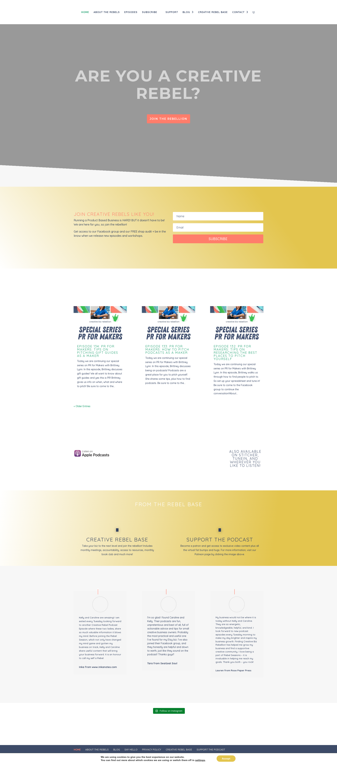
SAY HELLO (130, 749)
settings (200, 760)
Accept (226, 758)
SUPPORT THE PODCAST (211, 749)
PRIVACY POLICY (151, 749)
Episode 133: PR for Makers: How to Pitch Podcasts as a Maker (167, 349)
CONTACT (238, 12)
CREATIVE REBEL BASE (213, 12)
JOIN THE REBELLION (168, 118)
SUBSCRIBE (149, 12)
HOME (85, 12)
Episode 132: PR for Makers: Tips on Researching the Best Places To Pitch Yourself (235, 352)
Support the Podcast (219, 539)
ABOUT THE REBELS (107, 12)
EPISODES (130, 12)
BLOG (186, 12)
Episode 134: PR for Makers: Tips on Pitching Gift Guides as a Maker (97, 351)
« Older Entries (82, 406)
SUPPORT (172, 12)
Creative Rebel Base (117, 539)
